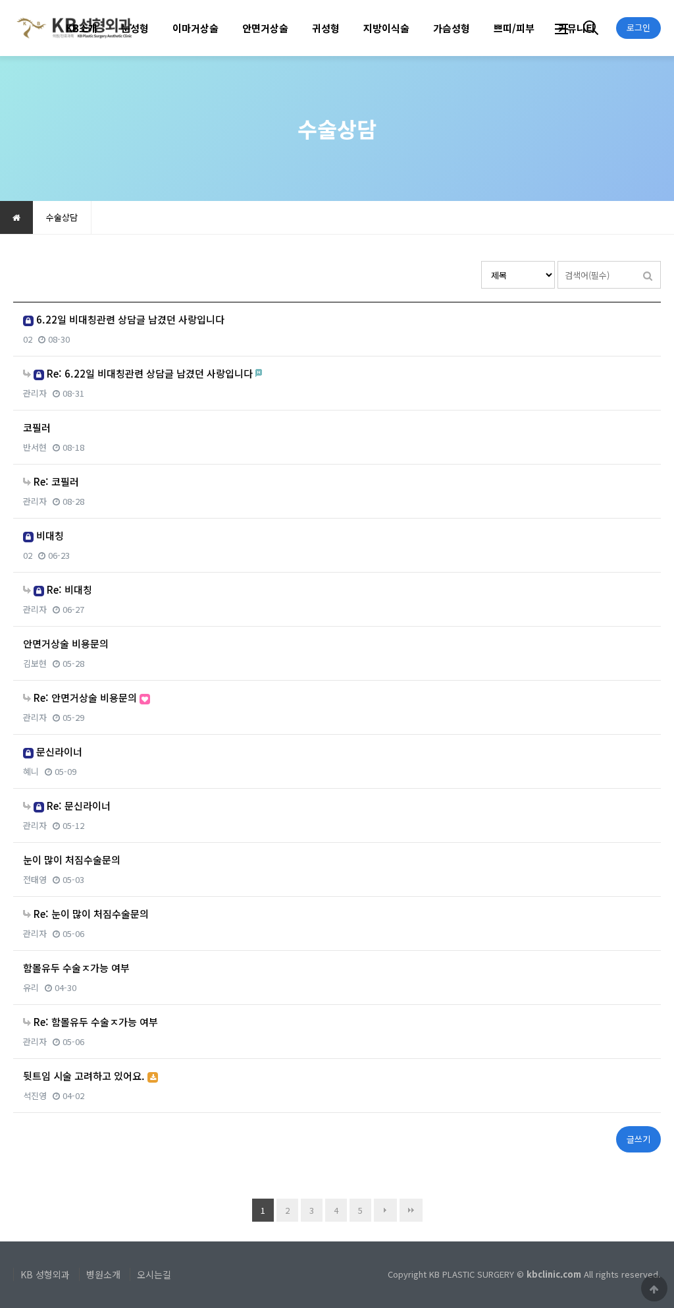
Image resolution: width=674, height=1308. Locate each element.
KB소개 (81, 28)
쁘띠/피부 (514, 28)
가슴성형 (451, 28)
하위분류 (104, 28)
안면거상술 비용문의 (66, 643)
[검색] (648, 275)
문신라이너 (58, 751)
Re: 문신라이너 (77, 805)
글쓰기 (638, 1139)
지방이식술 (386, 28)
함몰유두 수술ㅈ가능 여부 (76, 968)
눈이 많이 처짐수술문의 (71, 860)
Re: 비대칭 (68, 589)
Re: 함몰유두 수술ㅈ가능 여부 (94, 1022)
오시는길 (154, 1274)
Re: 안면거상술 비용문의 (85, 697)
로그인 (638, 27)
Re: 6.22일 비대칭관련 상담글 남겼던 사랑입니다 (149, 373)
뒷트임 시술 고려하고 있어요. (85, 1076)
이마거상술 (195, 28)
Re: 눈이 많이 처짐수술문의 (90, 914)
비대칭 (49, 535)
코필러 (37, 427)
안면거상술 (265, 28)
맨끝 (411, 1210)
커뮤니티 (576, 28)
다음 (385, 1210)
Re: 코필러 (55, 481)
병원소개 (103, 1274)
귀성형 (326, 28)
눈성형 (135, 28)
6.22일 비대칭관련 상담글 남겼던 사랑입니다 (129, 319)
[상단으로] (654, 1288)
